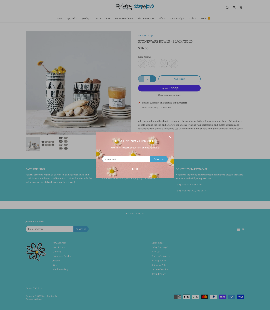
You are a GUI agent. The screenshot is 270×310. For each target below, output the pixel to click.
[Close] (169, 136)
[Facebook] (133, 168)
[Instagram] (137, 168)
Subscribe (159, 158)
